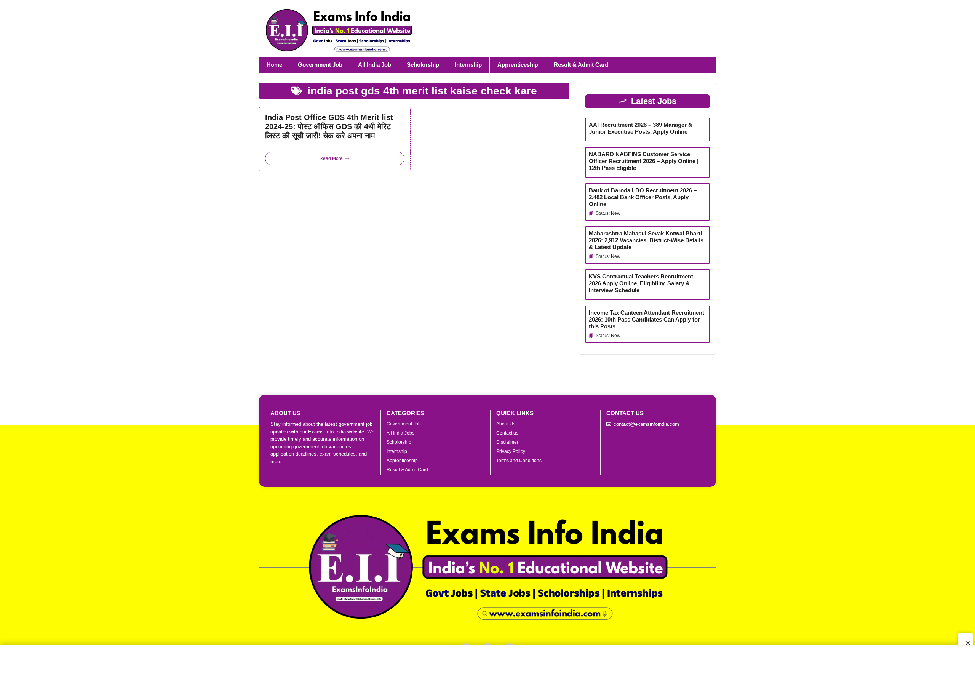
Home (274, 64)
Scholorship (423, 64)
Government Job (320, 64)
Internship (468, 64)
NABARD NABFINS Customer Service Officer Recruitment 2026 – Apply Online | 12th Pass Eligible (643, 161)
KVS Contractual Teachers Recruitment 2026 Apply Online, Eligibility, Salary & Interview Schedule (641, 283)
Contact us (507, 433)
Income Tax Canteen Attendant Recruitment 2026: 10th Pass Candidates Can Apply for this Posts (646, 319)
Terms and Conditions (519, 460)
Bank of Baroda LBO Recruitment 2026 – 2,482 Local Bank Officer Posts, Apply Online (643, 197)
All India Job (374, 64)
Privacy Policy (510, 451)
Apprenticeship (517, 64)
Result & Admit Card (581, 64)
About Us (505, 424)
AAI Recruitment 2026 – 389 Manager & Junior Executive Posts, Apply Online (640, 128)
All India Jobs (400, 433)
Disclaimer (507, 442)
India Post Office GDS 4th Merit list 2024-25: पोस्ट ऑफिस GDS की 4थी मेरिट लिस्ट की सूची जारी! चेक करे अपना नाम (329, 126)
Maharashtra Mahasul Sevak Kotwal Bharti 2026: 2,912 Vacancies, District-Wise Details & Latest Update (646, 240)
